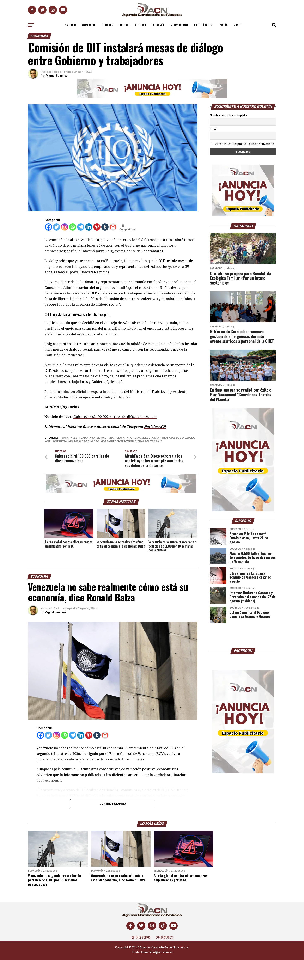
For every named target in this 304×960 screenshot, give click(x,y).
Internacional (179, 25)
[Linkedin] (88, 227)
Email (213, 129)
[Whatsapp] (72, 227)
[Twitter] (56, 227)
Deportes (107, 25)
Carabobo (88, 25)
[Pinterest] (97, 227)
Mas (235, 25)
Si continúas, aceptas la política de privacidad (244, 144)
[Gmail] (113, 227)
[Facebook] (48, 227)
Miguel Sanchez (57, 75)
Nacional (70, 25)
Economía (158, 25)
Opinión (223, 25)
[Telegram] (80, 227)
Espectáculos (203, 25)
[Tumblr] (105, 227)
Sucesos (124, 25)
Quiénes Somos (141, 955)
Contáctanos (164, 955)
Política (140, 25)
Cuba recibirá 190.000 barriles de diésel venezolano (115, 416)
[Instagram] (64, 227)
